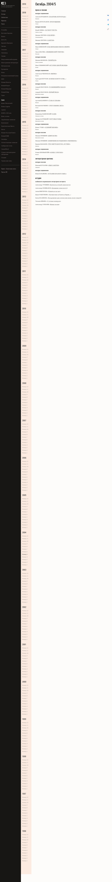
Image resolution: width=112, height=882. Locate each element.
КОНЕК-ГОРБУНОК (56, 152)
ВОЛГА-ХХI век (6, 113)
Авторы (3, 14)
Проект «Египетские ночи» (8, 169)
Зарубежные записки (8, 119)
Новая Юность (6, 82)
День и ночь (5, 116)
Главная (3, 11)
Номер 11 (25, 19)
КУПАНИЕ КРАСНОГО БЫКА (57, 174)
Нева (3, 72)
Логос (3, 129)
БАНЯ (54, 114)
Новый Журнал (6, 89)
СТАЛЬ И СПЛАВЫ (54, 100)
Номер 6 (24, 32)
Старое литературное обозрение (8, 153)
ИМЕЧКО (53, 74)
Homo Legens (5, 106)
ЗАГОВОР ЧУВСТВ (50, 30)
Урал (3, 95)
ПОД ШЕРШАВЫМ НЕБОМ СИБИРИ (58, 47)
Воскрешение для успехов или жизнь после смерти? (64, 198)
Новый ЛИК (5, 136)
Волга (3, 36)
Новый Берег (5, 85)
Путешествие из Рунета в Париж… (59, 195)
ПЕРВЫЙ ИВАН (53, 92)
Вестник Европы (6, 33)
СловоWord (5, 149)
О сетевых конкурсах (53, 201)
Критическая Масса (7, 126)
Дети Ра (3, 40)
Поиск (3, 24)
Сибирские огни (6, 146)
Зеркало (4, 49)
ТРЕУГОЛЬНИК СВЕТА (56, 105)
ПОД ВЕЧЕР (51, 35)
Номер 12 (25, 7)
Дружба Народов (7, 43)
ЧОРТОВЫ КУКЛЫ (55, 119)
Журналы (3, 21)
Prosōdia (4, 30)
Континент (5, 123)
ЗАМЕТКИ (50, 40)
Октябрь (4, 139)
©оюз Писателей (6, 103)
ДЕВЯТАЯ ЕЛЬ (52, 136)
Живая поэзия (54, 204)
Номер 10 (25, 21)
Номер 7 (24, 29)
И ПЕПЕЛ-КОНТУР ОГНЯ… (57, 79)
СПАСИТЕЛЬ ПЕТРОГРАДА (57, 17)
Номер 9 (24, 24)
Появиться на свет (54, 191)
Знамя (3, 56)
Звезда (3, 46)
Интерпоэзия (5, 66)
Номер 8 (24, 26)
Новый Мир (5, 92)
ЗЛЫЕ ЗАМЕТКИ (53, 165)
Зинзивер (4, 53)
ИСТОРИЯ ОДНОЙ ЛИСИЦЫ (58, 65)
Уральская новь (6, 161)
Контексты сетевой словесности (60, 185)
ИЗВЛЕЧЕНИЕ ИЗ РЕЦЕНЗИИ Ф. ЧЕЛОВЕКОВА (62, 141)
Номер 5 (24, 34)
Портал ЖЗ (4, 172)
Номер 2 (24, 42)
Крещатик (4, 69)
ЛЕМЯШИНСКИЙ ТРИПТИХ (55, 52)
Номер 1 (24, 45)
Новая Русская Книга (8, 133)
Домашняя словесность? (59, 188)
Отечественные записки (9, 142)
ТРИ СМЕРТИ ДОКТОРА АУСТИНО (59, 144)
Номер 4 (24, 37)
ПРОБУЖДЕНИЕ (55, 22)
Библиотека (4, 17)
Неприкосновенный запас (10, 76)
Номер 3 (24, 40)
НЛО (2, 79)
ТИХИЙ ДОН (52, 60)
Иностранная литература (9, 63)
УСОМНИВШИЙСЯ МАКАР (57, 87)
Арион (3, 110)
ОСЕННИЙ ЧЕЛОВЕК (51, 127)
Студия (3, 157)
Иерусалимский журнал (9, 59)
